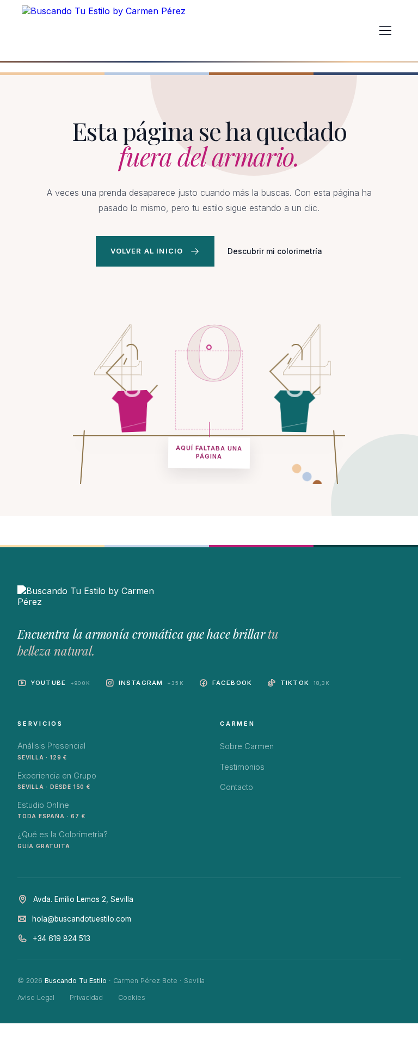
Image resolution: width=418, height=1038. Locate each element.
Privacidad (86, 997)
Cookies (131, 997)
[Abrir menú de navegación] (385, 30)
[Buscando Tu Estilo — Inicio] (104, 30)
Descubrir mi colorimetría (275, 251)
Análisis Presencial (51, 750)
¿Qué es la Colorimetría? (62, 839)
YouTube (60, 683)
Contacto (236, 787)
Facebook (232, 683)
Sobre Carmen (247, 746)
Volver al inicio (146, 250)
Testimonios (242, 766)
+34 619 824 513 (61, 938)
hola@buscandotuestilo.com (81, 919)
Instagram (151, 683)
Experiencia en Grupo (56, 780)
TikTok (305, 683)
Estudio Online (51, 809)
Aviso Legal (35, 997)
